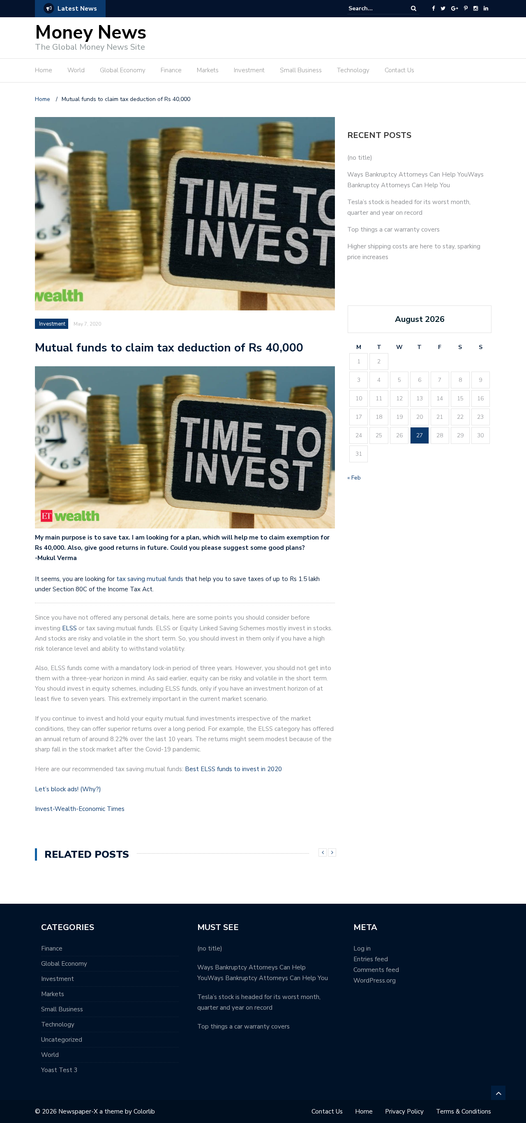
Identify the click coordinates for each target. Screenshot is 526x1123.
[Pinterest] (466, 8)
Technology (353, 70)
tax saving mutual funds (149, 579)
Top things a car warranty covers (393, 229)
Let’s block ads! (56, 789)
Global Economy (122, 70)
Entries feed (370, 959)
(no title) (359, 158)
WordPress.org (374, 980)
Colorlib (144, 1111)
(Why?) (90, 789)
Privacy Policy (404, 1111)
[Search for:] (373, 8)
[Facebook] (433, 8)
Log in (362, 948)
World (76, 70)
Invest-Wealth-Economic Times (80, 809)
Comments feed (376, 970)
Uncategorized (61, 1040)
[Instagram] (476, 8)
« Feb (354, 478)
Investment (249, 70)
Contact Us (399, 70)
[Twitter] (443, 8)
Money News (90, 32)
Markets (208, 70)
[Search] (413, 8)
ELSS (69, 628)
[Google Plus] (454, 8)
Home (43, 70)
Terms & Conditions (463, 1111)
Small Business (301, 70)
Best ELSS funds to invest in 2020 (233, 769)
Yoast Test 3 (59, 1070)
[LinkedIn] (486, 8)
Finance (171, 70)
